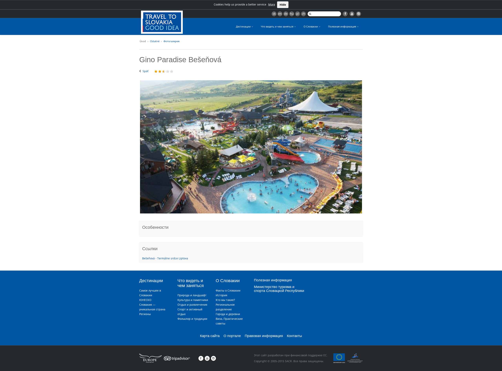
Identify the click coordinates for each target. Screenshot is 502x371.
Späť (145, 71)
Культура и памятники (192, 300)
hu (292, 13)
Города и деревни (228, 314)
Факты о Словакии (228, 290)
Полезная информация (342, 26)
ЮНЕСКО (145, 300)
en (280, 13)
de (285, 13)
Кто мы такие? (225, 300)
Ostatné (154, 41)
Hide (283, 4)
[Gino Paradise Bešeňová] (251, 146)
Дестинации (243, 26)
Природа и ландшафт (191, 295)
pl (297, 13)
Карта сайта (210, 336)
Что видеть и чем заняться (277, 26)
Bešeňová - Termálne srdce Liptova (165, 258)
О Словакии (311, 26)
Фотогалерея (171, 41)
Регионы (145, 314)
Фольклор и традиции (192, 319)
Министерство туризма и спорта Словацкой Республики (279, 289)
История (221, 295)
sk (274, 13)
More (271, 4)
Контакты (294, 336)
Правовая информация (264, 336)
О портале (232, 336)
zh (303, 13)
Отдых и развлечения (192, 304)
